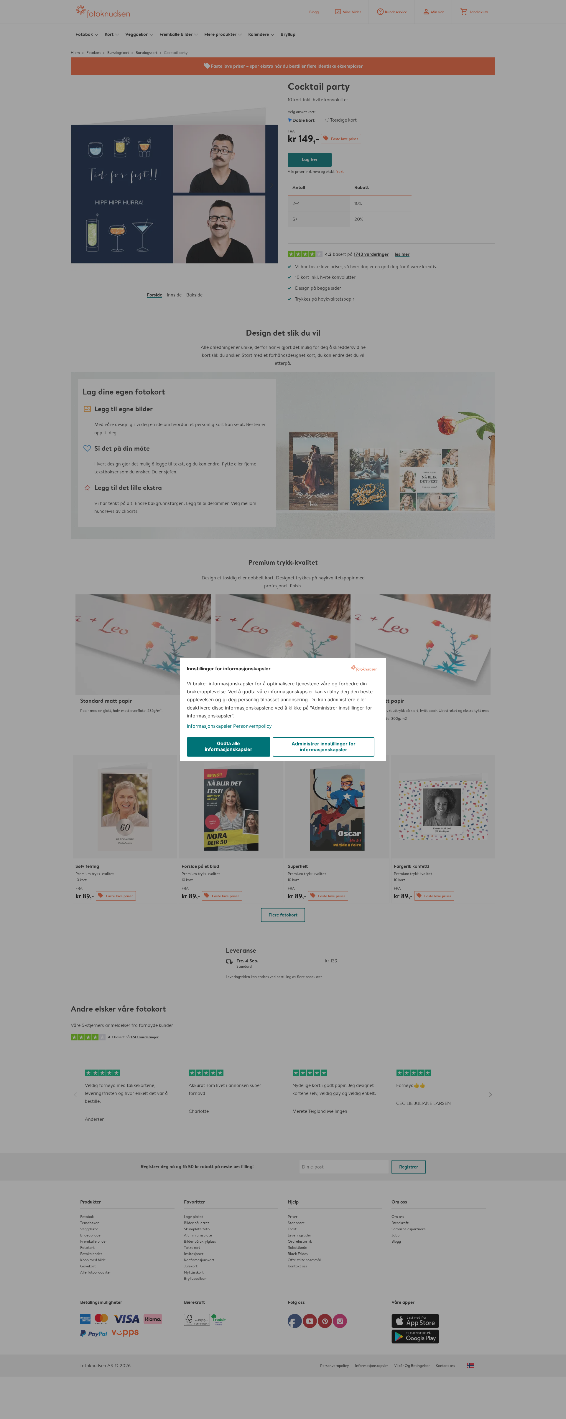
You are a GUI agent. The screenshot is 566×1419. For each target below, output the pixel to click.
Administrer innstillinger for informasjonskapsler (324, 746)
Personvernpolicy (252, 726)
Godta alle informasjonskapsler (228, 746)
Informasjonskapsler (209, 726)
